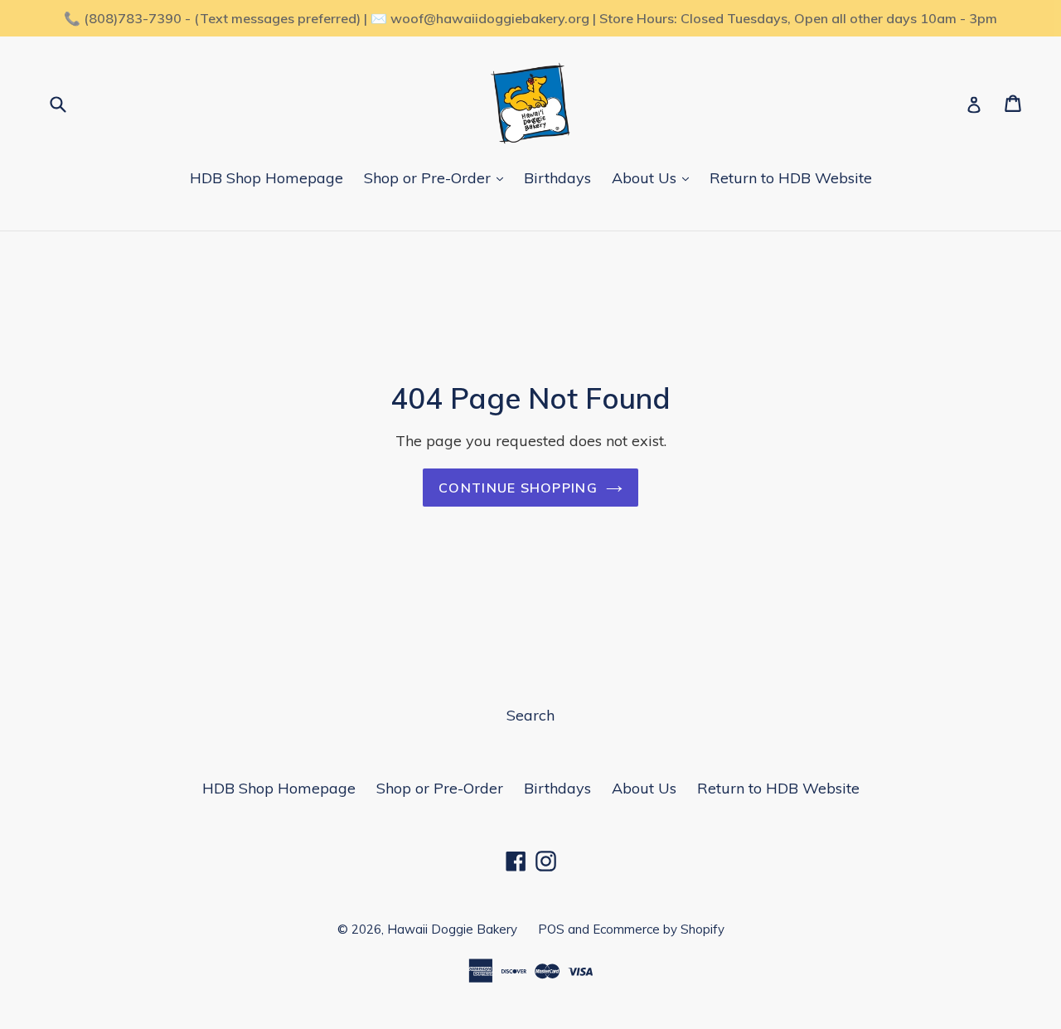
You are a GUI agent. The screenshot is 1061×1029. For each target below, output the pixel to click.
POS (551, 929)
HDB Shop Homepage (266, 177)
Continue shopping (518, 487)
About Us (646, 177)
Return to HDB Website (791, 177)
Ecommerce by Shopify (658, 929)
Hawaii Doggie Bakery (452, 929)
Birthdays (557, 177)
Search (530, 715)
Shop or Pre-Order (429, 177)
